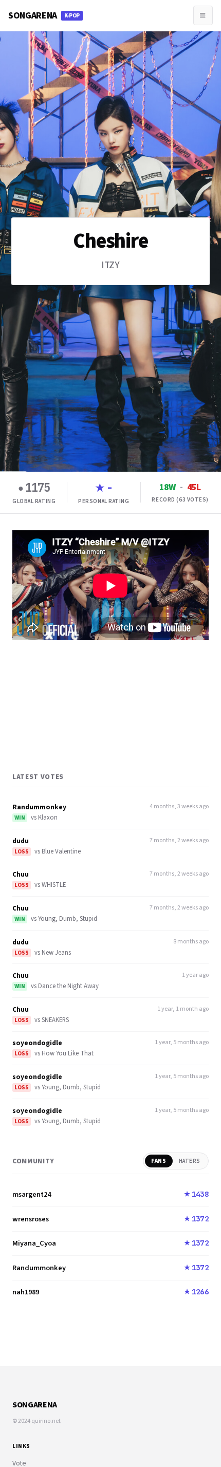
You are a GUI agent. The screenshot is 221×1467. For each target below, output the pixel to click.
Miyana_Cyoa (34, 1243)
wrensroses (30, 1219)
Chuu (20, 874)
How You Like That (68, 1053)
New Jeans (56, 952)
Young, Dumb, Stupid (67, 918)
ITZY (110, 265)
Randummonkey (39, 807)
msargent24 (31, 1194)
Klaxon (48, 817)
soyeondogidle (37, 1043)
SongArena (44, 15)
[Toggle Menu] (203, 15)
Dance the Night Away (68, 986)
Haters (189, 1161)
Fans (158, 1161)
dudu (20, 841)
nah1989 (25, 1292)
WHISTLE (54, 884)
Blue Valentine (61, 851)
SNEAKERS (55, 1020)
